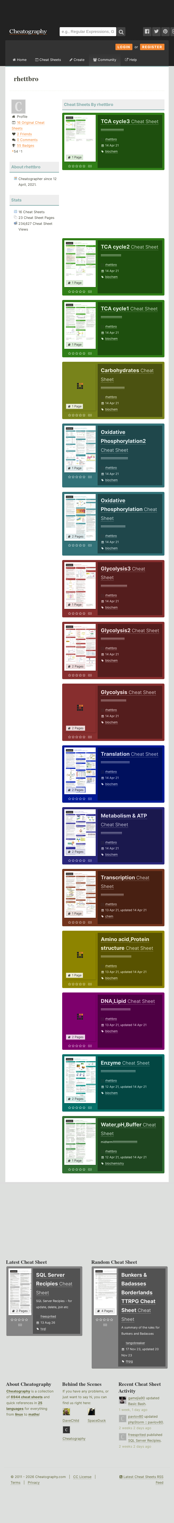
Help (132, 60)
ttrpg (129, 1361)
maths (33, 1414)
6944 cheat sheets (27, 1397)
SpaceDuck (97, 1420)
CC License (82, 1477)
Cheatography (18, 1391)
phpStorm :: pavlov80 (145, 1422)
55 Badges (25, 145)
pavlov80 (135, 1416)
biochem (111, 151)
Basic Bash (136, 1404)
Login (124, 47)
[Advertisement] (87, 11)
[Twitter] (156, 31)
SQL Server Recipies (144, 1440)
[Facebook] (147, 31)
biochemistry (114, 1163)
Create (78, 60)
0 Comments (27, 140)
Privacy (34, 1482)
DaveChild (71, 1420)
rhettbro (111, 139)
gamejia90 (136, 1398)
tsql (43, 1328)
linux (19, 1414)
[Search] (121, 31)
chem (109, 916)
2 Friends (24, 134)
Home (21, 60)
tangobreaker (135, 1343)
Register (152, 47)
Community (106, 60)
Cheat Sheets (49, 60)
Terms (15, 1482)
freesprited (48, 1316)
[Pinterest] (165, 31)
